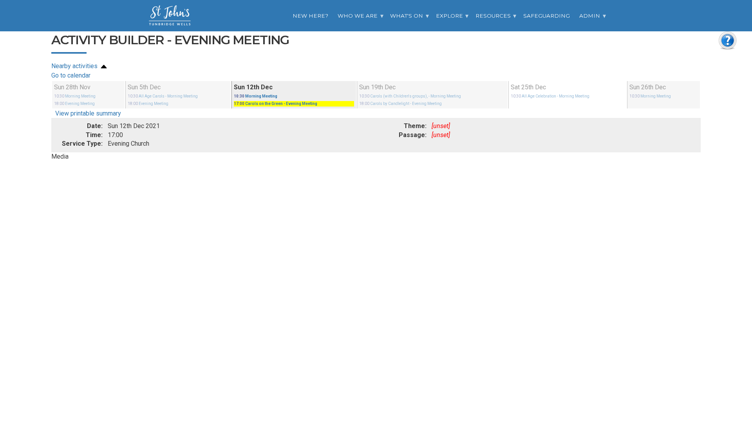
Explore (449, 16)
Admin (589, 16)
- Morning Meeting (163, 96)
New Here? (310, 16)
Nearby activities (75, 66)
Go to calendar (70, 75)
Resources (493, 16)
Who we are (358, 16)
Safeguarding (546, 16)
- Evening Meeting (275, 103)
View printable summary (88, 113)
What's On (406, 16)
